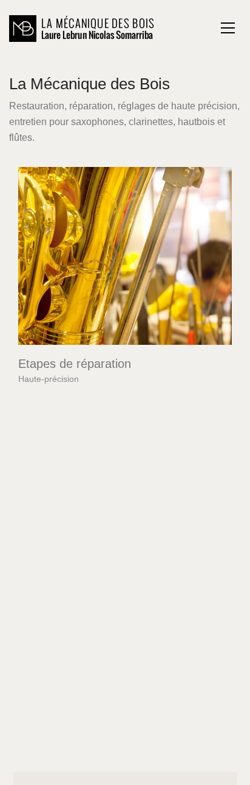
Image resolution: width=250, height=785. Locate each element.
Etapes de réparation (74, 363)
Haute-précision (48, 379)
